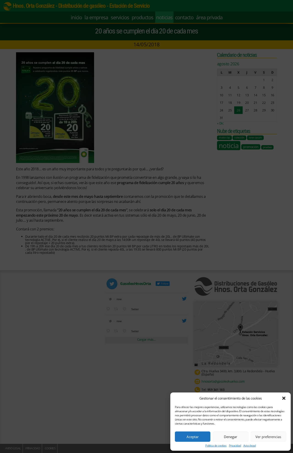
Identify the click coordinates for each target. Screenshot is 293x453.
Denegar (230, 436)
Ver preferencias (268, 436)
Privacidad (235, 445)
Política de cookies (216, 445)
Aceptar (193, 436)
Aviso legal (249, 445)
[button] (284, 398)
